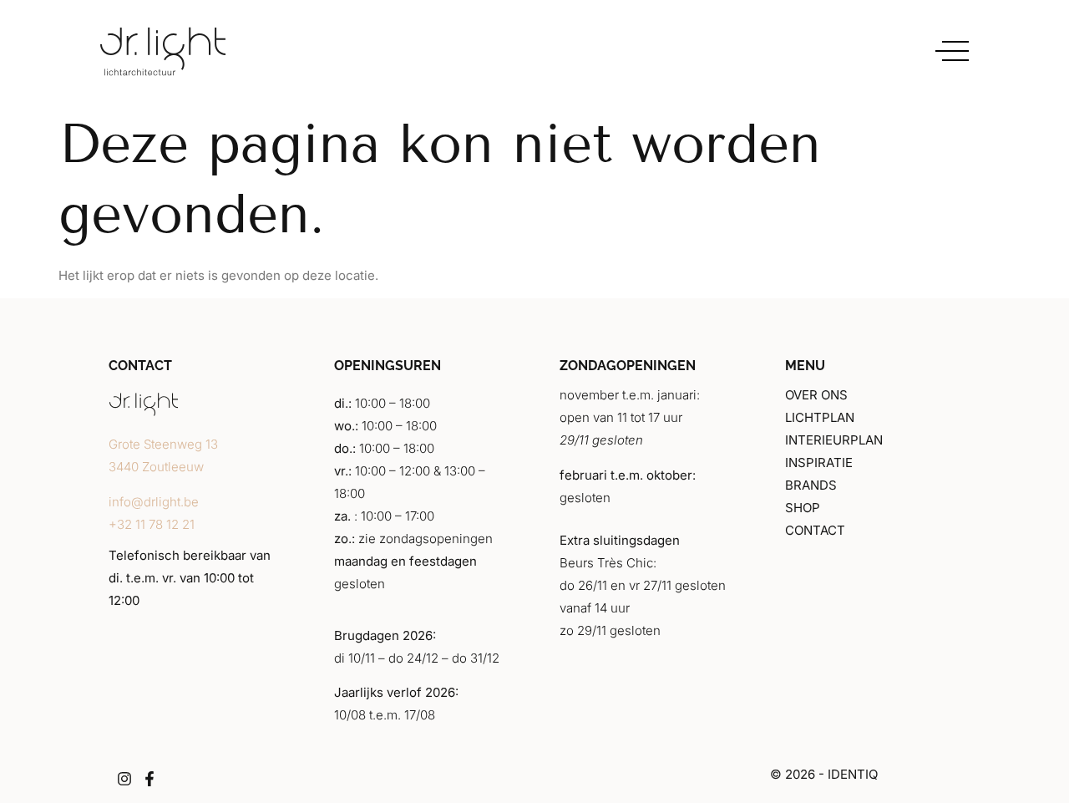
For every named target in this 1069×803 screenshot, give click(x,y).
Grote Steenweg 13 (163, 444)
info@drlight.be (154, 502)
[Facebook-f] (149, 778)
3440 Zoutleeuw (156, 467)
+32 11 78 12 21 (152, 524)
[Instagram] (124, 778)
